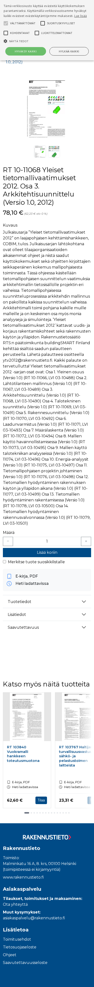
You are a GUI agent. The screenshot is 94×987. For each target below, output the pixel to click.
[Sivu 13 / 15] (63, 813)
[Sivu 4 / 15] (37, 813)
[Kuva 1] (40, 152)
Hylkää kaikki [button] (69, 51)
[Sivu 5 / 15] (40, 813)
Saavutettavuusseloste (25, 962)
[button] (47, 41)
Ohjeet (9, 955)
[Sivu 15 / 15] (69, 813)
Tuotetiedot (19, 601)
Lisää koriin (47, 552)
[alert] (47, 30)
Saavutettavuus (23, 627)
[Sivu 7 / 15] (46, 813)
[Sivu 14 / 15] (66, 813)
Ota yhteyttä (15, 904)
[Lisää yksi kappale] (86, 541)
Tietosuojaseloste (19, 947)
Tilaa (41, 800)
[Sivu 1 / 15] (26, 813)
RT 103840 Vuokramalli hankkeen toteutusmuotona (23, 754)
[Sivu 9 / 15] (51, 813)
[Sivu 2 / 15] (31, 813)
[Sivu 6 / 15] (43, 813)
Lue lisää (80, 16)
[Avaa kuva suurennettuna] (47, 109)
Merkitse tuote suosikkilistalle (36, 562)
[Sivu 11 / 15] (57, 813)
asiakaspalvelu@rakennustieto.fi (34, 918)
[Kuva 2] (54, 152)
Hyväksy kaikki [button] (26, 51)
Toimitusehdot (17, 939)
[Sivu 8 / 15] (48, 813)
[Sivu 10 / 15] (54, 813)
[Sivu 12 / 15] (60, 813)
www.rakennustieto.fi (23, 877)
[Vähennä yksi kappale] (8, 541)
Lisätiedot (17, 614)
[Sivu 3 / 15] (34, 813)
